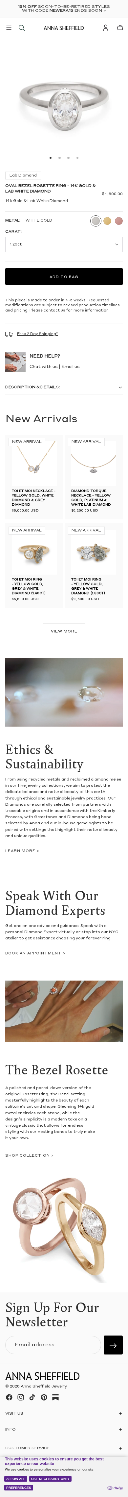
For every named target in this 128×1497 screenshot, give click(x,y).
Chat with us (44, 367)
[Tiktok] (32, 1397)
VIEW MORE (64, 631)
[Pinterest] (44, 1397)
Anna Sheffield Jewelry (44, 1386)
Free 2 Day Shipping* (37, 334)
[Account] (105, 28)
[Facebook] (9, 1397)
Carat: (13, 232)
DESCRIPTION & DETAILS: (32, 387)
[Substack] (55, 1397)
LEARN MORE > (22, 851)
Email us (70, 367)
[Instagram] (21, 1397)
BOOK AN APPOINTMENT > (35, 953)
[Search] (21, 28)
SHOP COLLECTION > (29, 1156)
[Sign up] (113, 1345)
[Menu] (9, 28)
